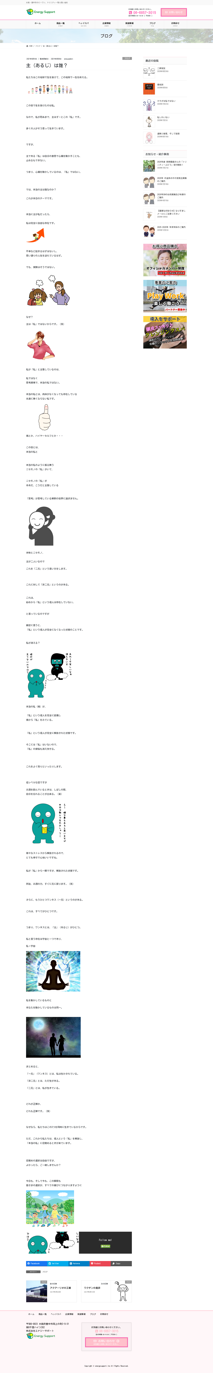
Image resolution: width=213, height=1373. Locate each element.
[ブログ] (36, 1291)
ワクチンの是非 (92, 1288)
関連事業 (82, 1314)
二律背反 (161, 68)
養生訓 (160, 85)
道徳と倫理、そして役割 (168, 134)
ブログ (127, 58)
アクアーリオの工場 (60, 1288)
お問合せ (104, 1314)
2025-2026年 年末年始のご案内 (171, 227)
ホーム (31, 1314)
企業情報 (69, 1314)
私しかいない (163, 117)
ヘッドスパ (56, 1314)
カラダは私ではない (166, 101)
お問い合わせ (176, 12)
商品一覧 (43, 1314)
